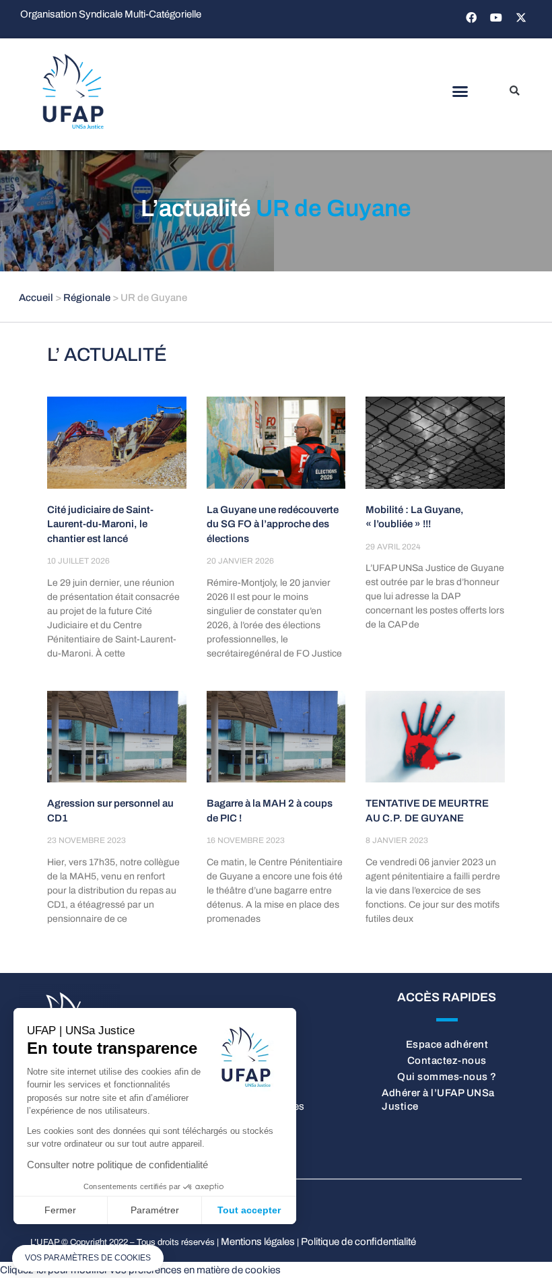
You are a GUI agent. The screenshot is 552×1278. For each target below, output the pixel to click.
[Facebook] (471, 17)
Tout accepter (249, 1210)
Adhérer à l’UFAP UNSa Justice (438, 1099)
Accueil (36, 297)
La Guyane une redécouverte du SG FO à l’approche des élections (273, 524)
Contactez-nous (447, 1060)
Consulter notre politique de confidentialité (117, 1164)
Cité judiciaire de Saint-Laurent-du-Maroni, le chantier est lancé (100, 524)
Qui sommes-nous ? (447, 1076)
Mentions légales (258, 1241)
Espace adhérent (447, 1044)
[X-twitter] (521, 17)
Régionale (86, 297)
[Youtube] (496, 17)
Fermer (60, 1210)
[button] (460, 91)
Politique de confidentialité (358, 1241)
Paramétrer (155, 1210)
